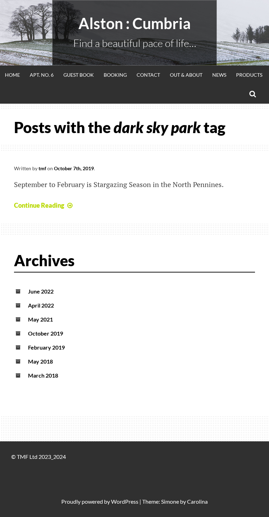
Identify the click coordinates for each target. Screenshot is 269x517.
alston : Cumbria (134, 23)
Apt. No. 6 (42, 75)
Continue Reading (39, 205)
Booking (115, 75)
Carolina (197, 501)
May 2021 (40, 319)
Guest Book (78, 75)
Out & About (186, 75)
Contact (148, 75)
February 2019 (46, 347)
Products (249, 75)
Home (12, 75)
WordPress (124, 501)
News (219, 75)
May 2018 (40, 361)
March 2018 (43, 375)
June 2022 (41, 291)
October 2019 (45, 333)
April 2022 (41, 305)
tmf (42, 168)
